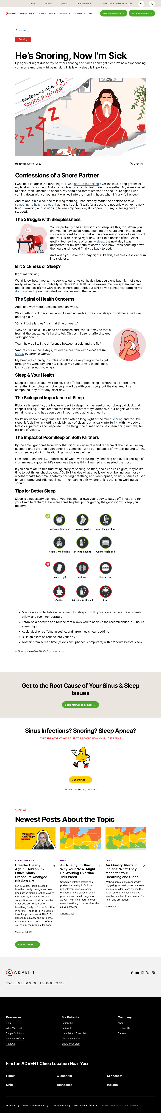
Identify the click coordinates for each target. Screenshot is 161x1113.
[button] (27, 13)
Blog (8, 1023)
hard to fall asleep (86, 184)
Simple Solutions (15, 1033)
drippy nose (23, 291)
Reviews (10, 1043)
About (121, 1023)
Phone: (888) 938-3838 (21, 983)
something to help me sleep (34, 204)
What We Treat (14, 1028)
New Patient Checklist (74, 1033)
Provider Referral (15, 1038)
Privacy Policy (12, 1105)
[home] (11, 13)
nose (85, 445)
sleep (100, 241)
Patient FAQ (68, 1023)
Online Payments (71, 1038)
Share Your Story (71, 1043)
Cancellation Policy (61, 1105)
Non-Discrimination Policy (35, 1105)
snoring (117, 419)
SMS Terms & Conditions (86, 1105)
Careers (122, 1033)
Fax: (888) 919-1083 (52, 983)
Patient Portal (69, 1028)
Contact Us (124, 1028)
